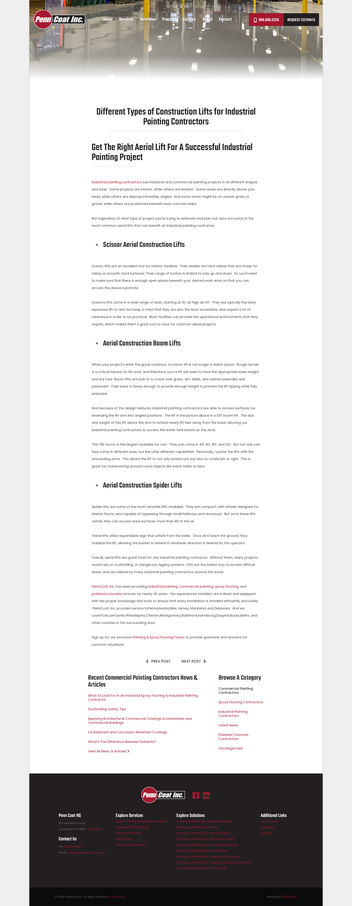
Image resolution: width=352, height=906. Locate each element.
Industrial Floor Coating (132, 827)
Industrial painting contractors (117, 182)
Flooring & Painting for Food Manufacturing (207, 845)
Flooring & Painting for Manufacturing (203, 833)
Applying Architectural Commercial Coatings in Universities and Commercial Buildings (140, 720)
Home (108, 19)
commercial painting (196, 586)
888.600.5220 (269, 20)
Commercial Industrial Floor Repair (201, 868)
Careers (189, 19)
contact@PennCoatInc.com (86, 852)
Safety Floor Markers (131, 845)
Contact (225, 19)
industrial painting (162, 586)
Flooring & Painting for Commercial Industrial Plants (213, 862)
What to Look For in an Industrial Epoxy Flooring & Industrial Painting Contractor (143, 697)
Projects (169, 19)
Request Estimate (301, 20)
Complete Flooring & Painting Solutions (204, 821)
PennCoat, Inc (103, 586)
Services (126, 19)
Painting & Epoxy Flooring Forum (159, 637)
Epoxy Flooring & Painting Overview (141, 821)
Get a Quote (269, 821)
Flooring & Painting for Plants (197, 827)
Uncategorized (231, 748)
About (207, 19)
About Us (267, 827)
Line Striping (124, 839)
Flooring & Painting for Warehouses (201, 851)
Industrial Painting (128, 833)
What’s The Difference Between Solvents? (122, 741)
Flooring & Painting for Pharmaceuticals (204, 839)
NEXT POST (192, 661)
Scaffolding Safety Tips (107, 709)
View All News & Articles (107, 751)
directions (95, 829)
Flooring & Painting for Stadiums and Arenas (207, 856)
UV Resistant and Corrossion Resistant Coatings (127, 732)
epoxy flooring (226, 586)
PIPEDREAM (289, 896)
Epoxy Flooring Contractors (241, 702)
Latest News (228, 725)
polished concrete (106, 593)
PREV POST (160, 661)
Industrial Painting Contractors (233, 713)
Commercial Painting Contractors (236, 690)
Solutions (148, 19)
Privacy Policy (117, 896)
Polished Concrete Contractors (233, 736)
